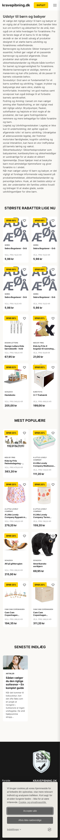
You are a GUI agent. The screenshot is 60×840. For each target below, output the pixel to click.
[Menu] (55, 5)
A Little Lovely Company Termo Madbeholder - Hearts (44, 517)
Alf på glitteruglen (13, 563)
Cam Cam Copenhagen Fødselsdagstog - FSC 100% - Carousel (16, 616)
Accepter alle (30, 811)
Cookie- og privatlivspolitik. (32, 802)
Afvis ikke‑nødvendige (30, 820)
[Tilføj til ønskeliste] (24, 220)
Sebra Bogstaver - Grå (16, 248)
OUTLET (41, 5)
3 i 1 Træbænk (40, 395)
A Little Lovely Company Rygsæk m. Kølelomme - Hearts (15, 517)
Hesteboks (10, 395)
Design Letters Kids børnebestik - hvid (14, 347)
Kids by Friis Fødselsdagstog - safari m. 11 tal (13, 463)
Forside (6, 780)
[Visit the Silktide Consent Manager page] (49, 829)
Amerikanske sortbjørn (39, 565)
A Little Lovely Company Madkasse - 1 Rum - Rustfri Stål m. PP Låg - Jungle (44, 467)
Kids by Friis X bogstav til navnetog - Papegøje (44, 348)
